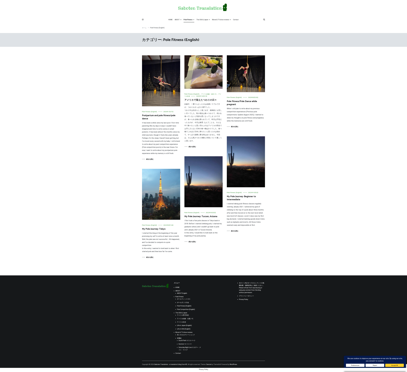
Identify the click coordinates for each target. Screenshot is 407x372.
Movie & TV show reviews (220, 19)
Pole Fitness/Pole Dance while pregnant (242, 103)
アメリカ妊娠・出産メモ (209, 94)
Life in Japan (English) (184, 325)
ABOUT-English (182, 293)
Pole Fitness (188, 19)
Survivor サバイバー (185, 344)
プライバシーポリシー (246, 296)
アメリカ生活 (181, 322)
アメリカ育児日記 (183, 315)
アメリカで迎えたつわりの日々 (200, 100)
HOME (170, 19)
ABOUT (177, 19)
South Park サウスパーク (187, 340)
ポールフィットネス (183, 299)
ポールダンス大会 (183, 302)
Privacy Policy (243, 299)
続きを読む (150, 159)
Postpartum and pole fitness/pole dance (158, 117)
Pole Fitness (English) (149, 111)
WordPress (233, 364)
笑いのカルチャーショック (186, 335)
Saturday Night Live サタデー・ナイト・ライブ (190, 349)
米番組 (179, 338)
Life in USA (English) (183, 329)
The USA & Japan (202, 19)
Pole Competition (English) (186, 309)
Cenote (208, 364)
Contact (236, 19)
